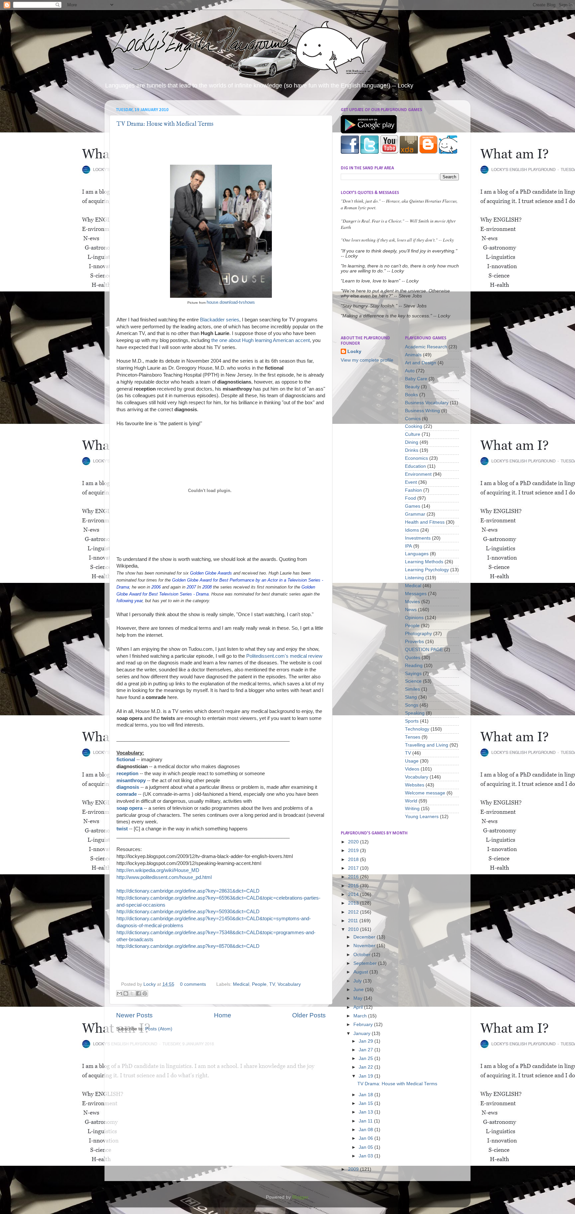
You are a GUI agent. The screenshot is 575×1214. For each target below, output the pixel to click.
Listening (414, 577)
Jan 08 (366, 1129)
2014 (354, 894)
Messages (416, 593)
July (358, 980)
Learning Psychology (427, 569)
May (358, 998)
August (361, 971)
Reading (414, 665)
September (365, 963)
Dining (411, 442)
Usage (412, 761)
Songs (411, 705)
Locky (150, 984)
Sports (412, 721)
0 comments (193, 984)
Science (413, 681)
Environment (418, 474)
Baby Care (416, 378)
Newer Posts (134, 1015)
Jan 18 (366, 1094)
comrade (126, 794)
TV (272, 984)
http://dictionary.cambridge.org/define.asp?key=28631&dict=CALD (188, 891)
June (359, 989)
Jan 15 (366, 1103)
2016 (354, 876)
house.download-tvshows (231, 302)
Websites (414, 784)
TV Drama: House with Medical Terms (164, 124)
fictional (125, 759)
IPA (408, 546)
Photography (418, 633)
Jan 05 (366, 1147)
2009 (354, 1169)
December (365, 937)
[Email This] (119, 993)
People (259, 984)
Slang (411, 697)
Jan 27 (366, 1049)
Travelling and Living (426, 745)
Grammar (415, 514)
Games (412, 506)
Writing (412, 808)
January (362, 1033)
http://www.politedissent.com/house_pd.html (164, 877)
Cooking (413, 426)
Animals (413, 354)
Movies (412, 601)
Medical (241, 984)
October (362, 954)
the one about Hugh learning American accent (260, 340)
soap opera (129, 808)
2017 (354, 868)
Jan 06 (366, 1138)
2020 (354, 841)
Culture (412, 434)
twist (122, 828)
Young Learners (422, 816)
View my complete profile (367, 360)
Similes (412, 689)
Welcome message (425, 792)
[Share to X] (132, 993)
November (365, 945)
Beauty (412, 386)
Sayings (413, 673)
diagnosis (127, 787)
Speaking (415, 713)
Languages (417, 553)
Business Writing (422, 410)
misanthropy (131, 780)
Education (415, 466)
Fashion (413, 490)
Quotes (412, 657)
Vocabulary (289, 984)
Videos (412, 769)
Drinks (411, 450)
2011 (353, 920)
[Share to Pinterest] (144, 993)
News (411, 609)
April (358, 1007)
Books (411, 394)
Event (411, 482)
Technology (417, 729)
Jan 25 (366, 1058)
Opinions (414, 617)
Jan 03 (366, 1155)
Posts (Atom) (158, 1028)
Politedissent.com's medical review (284, 656)
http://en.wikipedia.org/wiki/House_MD (157, 870)
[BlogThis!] (125, 993)
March (360, 1015)
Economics (416, 458)
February (363, 1024)
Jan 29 (366, 1041)
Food (410, 498)
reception (127, 773)
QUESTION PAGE (424, 649)
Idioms (412, 530)
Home (222, 1015)
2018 (354, 859)
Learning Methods (424, 561)
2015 (354, 885)
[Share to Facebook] (138, 993)
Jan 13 (366, 1112)
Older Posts (309, 1015)
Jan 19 (366, 1076)
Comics (413, 418)
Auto (410, 370)
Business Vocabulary (427, 402)
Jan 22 (366, 1067)
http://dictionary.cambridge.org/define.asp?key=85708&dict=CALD (188, 946)
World (411, 800)
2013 (354, 903)
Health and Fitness (425, 522)
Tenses (412, 737)
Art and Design (420, 362)
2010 (354, 929)
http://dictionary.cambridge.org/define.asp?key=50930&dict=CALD (188, 911)
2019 (354, 850)
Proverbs (414, 641)
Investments (418, 538)
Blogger (300, 1197)
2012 (354, 912)
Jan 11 (366, 1121)
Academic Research (426, 346)
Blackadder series (219, 319)
